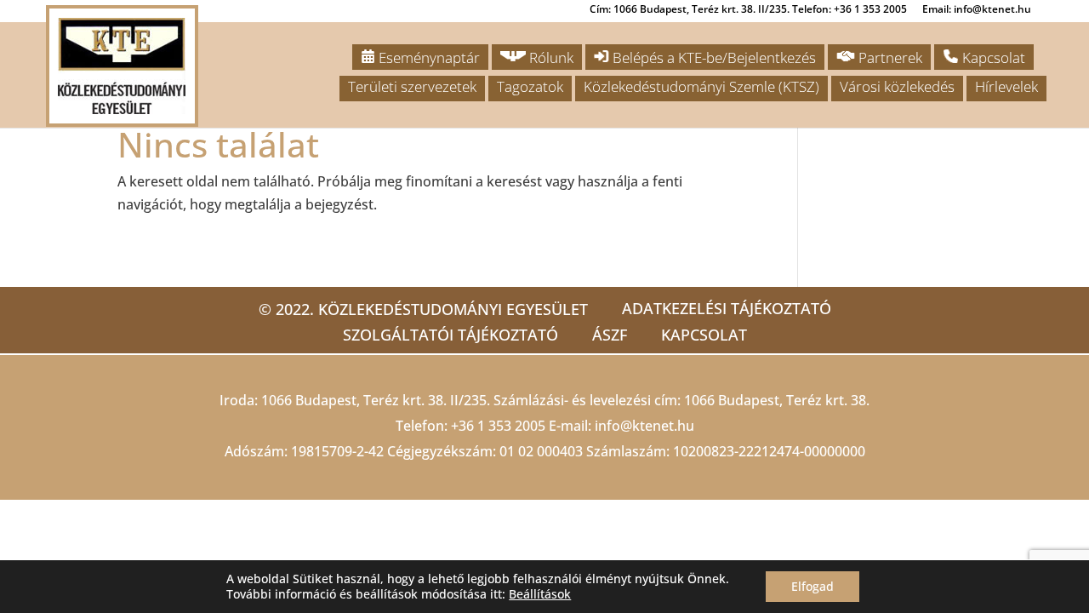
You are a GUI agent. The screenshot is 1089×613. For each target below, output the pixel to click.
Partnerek (888, 57)
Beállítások (540, 594)
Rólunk (549, 57)
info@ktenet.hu (644, 425)
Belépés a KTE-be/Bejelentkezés (712, 57)
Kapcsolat (992, 57)
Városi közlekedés (897, 86)
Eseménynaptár (427, 57)
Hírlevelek (1006, 86)
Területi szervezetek (412, 86)
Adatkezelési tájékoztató (726, 308)
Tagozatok (530, 86)
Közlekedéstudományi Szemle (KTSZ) (701, 86)
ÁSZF (609, 334)
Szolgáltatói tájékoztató (450, 334)
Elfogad (812, 586)
